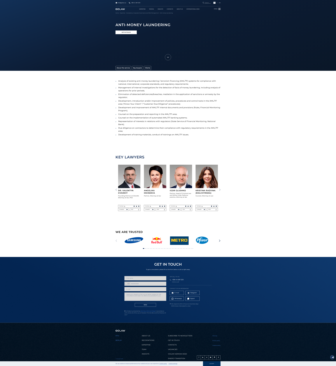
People (151, 9)
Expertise (142, 9)
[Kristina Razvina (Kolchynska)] (207, 176)
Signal (192, 298)
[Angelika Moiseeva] (155, 176)
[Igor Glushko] (181, 176)
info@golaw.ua (122, 2)
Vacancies (172, 349)
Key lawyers (137, 68)
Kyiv (117, 336)
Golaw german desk (177, 354)
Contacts (170, 9)
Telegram (193, 293)
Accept (211, 363)
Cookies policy (163, 363)
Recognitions (148, 340)
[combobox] (127, 284)
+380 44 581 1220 (135, 2)
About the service (123, 68)
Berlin (118, 340)
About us (180, 9)
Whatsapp (178, 298)
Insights (160, 9)
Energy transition (176, 358)
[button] (219, 190)
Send (145, 305)
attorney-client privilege (148, 311)
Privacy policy (216, 340)
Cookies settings (173, 363)
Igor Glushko (178, 191)
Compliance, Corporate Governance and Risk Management (142, 13)
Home (117, 13)
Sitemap (214, 336)
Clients (147, 68)
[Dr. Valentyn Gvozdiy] (129, 176)
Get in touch (126, 32)
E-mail (176, 293)
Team (144, 349)
